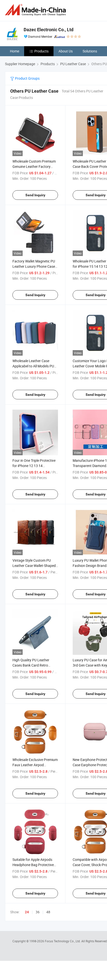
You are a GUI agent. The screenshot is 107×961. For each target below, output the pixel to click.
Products (41, 51)
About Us (65, 51)
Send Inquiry (35, 195)
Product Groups (27, 78)
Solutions (90, 51)
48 (48, 912)
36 (38, 912)
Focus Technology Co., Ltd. (63, 941)
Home (14, 51)
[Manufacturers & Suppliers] (36, 10)
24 (27, 912)
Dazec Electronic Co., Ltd (48, 29)
